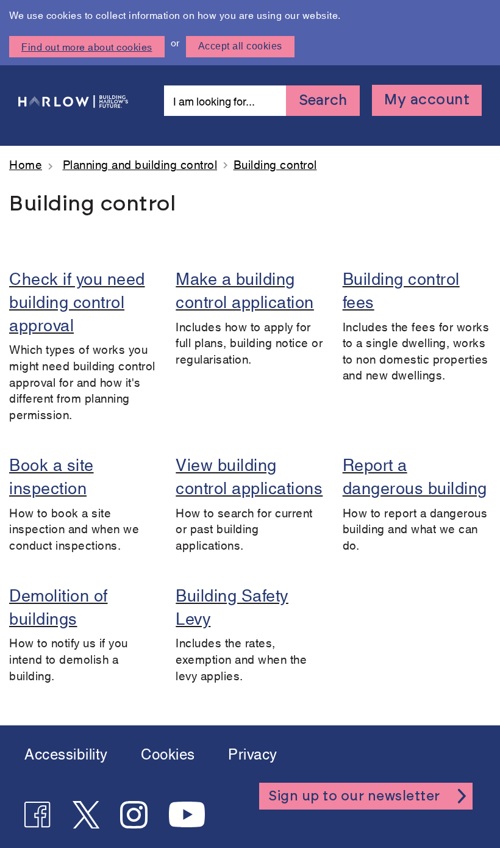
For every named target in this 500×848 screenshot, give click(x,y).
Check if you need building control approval (77, 300)
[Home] (73, 100)
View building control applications (249, 474)
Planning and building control (140, 164)
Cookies (168, 752)
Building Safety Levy (232, 605)
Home (25, 164)
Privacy (252, 752)
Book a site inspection (51, 474)
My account (427, 100)
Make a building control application (245, 288)
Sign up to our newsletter (354, 796)
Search (323, 100)
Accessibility (66, 752)
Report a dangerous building (415, 474)
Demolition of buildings (58, 605)
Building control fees (401, 288)
